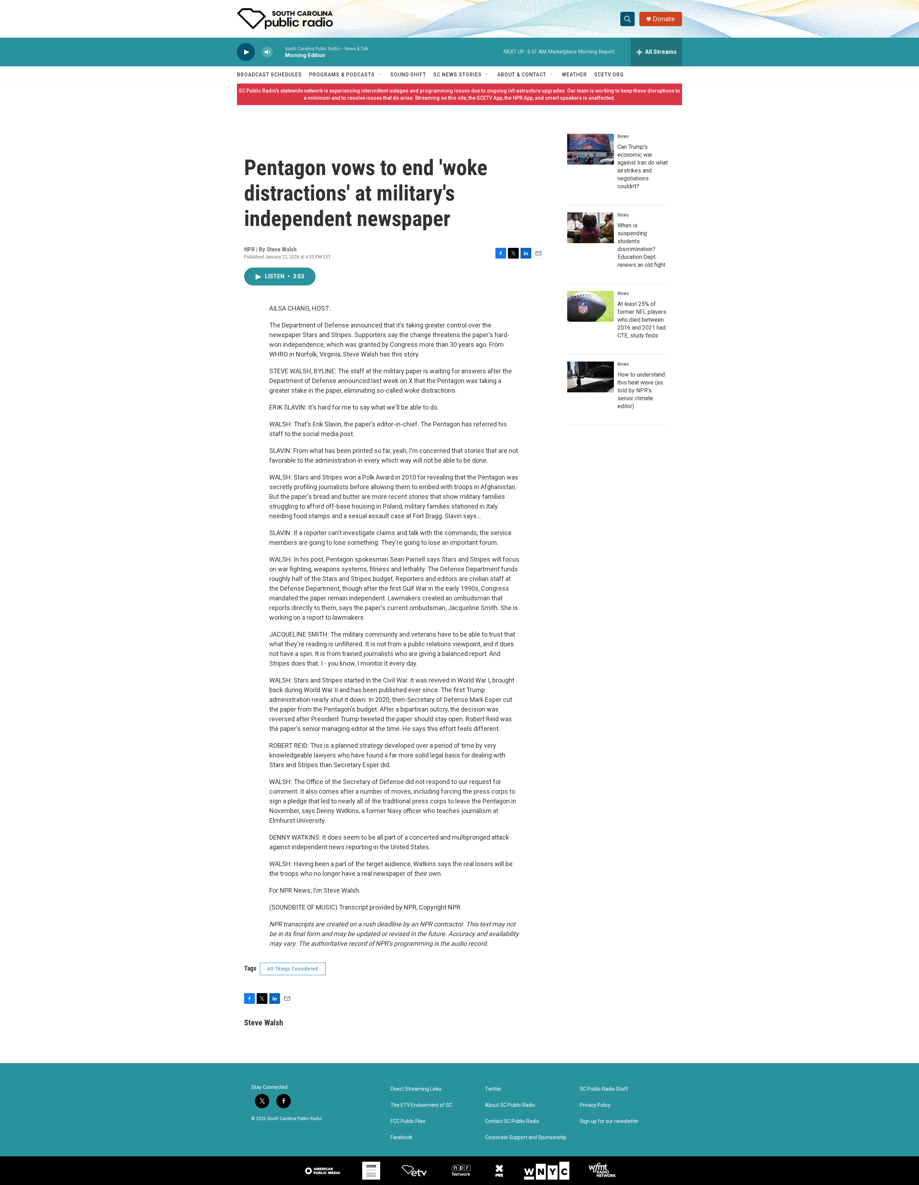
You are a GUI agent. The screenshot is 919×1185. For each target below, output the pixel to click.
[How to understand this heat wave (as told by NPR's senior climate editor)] (590, 377)
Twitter (493, 1089)
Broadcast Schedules (269, 74)
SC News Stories (457, 74)
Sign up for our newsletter (609, 1121)
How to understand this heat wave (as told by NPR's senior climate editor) (641, 390)
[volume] (267, 52)
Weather (574, 74)
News (623, 136)
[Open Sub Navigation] (380, 74)
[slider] (279, 52)
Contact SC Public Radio (512, 1121)
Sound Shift (408, 74)
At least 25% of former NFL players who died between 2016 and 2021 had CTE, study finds (641, 320)
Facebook (401, 1137)
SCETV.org (609, 74)
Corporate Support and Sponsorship (525, 1137)
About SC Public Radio (510, 1105)
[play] (246, 52)
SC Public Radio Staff (604, 1089)
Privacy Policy (595, 1105)
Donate (664, 19)
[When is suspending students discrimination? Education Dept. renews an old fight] (590, 227)
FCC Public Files (408, 1121)
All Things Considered (292, 969)
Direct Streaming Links (416, 1089)
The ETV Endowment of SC (421, 1105)
